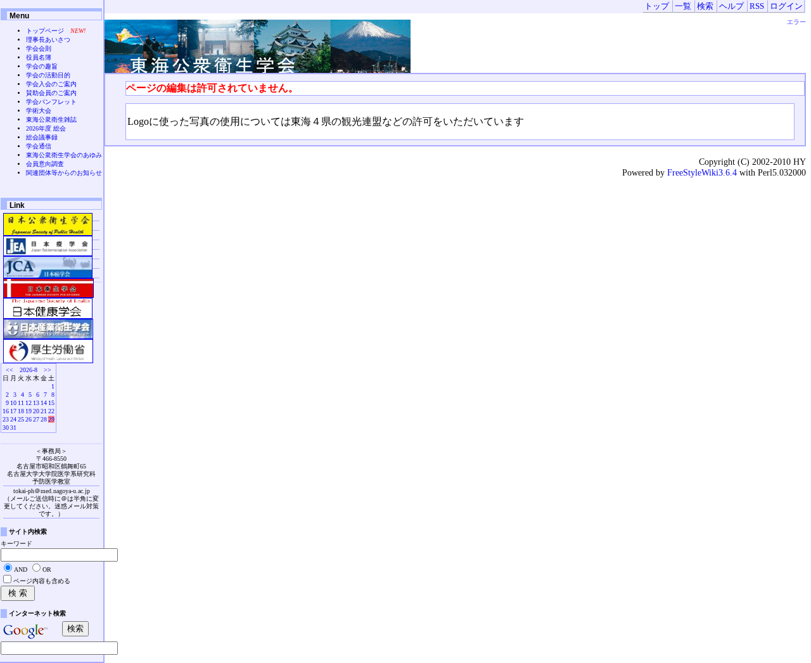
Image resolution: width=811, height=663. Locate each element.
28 (44, 419)
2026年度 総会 (46, 128)
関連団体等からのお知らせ (64, 172)
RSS (757, 6)
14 (44, 402)
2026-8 (28, 369)
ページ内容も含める (41, 580)
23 (6, 419)
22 (51, 411)
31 (13, 427)
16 (6, 411)
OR (46, 569)
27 (36, 419)
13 (36, 402)
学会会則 (38, 48)
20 (36, 411)
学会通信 (38, 146)
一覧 (683, 6)
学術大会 (38, 110)
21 (44, 411)
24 (13, 419)
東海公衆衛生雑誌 (51, 119)
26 (28, 419)
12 (28, 402)
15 (51, 402)
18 (21, 411)
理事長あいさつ (48, 39)
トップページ (45, 30)
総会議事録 (42, 137)
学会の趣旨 (42, 66)
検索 (705, 6)
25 (21, 419)
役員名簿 (38, 57)
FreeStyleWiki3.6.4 (702, 172)
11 (21, 402)
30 (6, 427)
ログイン (786, 6)
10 (13, 402)
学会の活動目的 (48, 75)
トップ (656, 6)
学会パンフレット (51, 101)
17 (13, 411)
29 (51, 419)
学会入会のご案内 (51, 83)
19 (28, 411)
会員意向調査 (45, 163)
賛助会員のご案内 (51, 92)
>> (47, 369)
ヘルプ (731, 6)
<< (9, 369)
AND (20, 569)
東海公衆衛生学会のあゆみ (64, 154)
